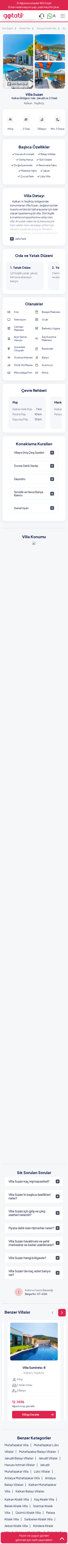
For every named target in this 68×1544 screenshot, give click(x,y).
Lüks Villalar (42, 1471)
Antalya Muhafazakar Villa (22, 1478)
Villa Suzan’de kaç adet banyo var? (29, 1273)
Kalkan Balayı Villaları (29, 1491)
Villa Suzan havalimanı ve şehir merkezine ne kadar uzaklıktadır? (31, 1243)
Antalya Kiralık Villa (46, 28)
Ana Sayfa (7, 28)
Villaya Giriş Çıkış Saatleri (29, 452)
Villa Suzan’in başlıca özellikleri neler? (29, 1196)
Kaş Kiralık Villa (44, 1499)
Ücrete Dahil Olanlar (26, 465)
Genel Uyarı (21, 508)
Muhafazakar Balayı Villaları (37, 1452)
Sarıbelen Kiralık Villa (38, 1519)
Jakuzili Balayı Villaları (19, 1458)
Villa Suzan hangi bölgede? (27, 1258)
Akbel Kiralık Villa (16, 1526)
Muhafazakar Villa (17, 1445)
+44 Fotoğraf (19, 84)
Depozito (19, 479)
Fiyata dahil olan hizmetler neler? (31, 1228)
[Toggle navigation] (62, 16)
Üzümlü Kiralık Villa (28, 1513)
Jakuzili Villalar (48, 1458)
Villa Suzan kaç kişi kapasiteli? (28, 1181)
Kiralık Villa (24, 28)
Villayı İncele (30, 1414)
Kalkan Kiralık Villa (17, 1499)
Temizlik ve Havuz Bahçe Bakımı (28, 493)
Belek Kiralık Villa (16, 1506)
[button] (52, 1313)
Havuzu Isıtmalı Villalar (20, 1465)
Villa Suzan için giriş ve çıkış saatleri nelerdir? (26, 1213)
